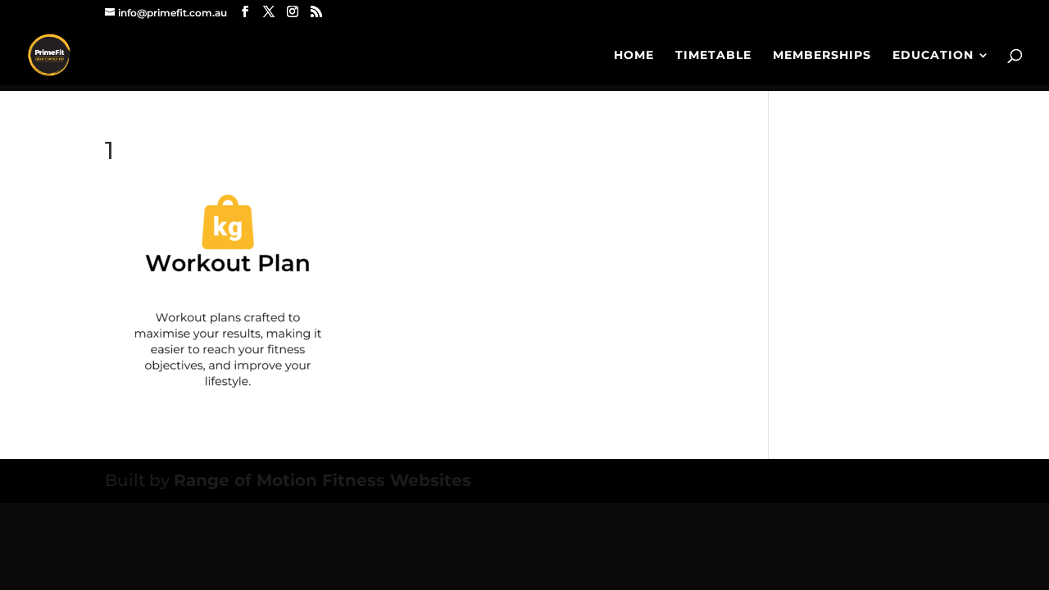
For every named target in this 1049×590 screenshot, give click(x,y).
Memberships (822, 55)
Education (933, 55)
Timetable (713, 55)
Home (634, 55)
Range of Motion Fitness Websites (322, 480)
